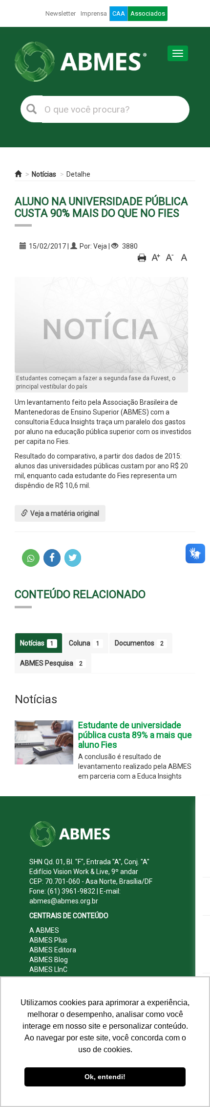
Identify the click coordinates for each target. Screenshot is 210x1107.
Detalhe (78, 174)
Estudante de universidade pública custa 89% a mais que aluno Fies (135, 735)
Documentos (139, 643)
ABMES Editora (52, 950)
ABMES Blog (48, 960)
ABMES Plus (48, 940)
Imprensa (94, 13)
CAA (118, 13)
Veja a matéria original (64, 513)
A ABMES (44, 930)
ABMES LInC (48, 969)
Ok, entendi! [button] (105, 1077)
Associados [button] (147, 13)
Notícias (44, 174)
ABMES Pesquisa (51, 663)
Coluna (84, 643)
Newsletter (60, 13)
